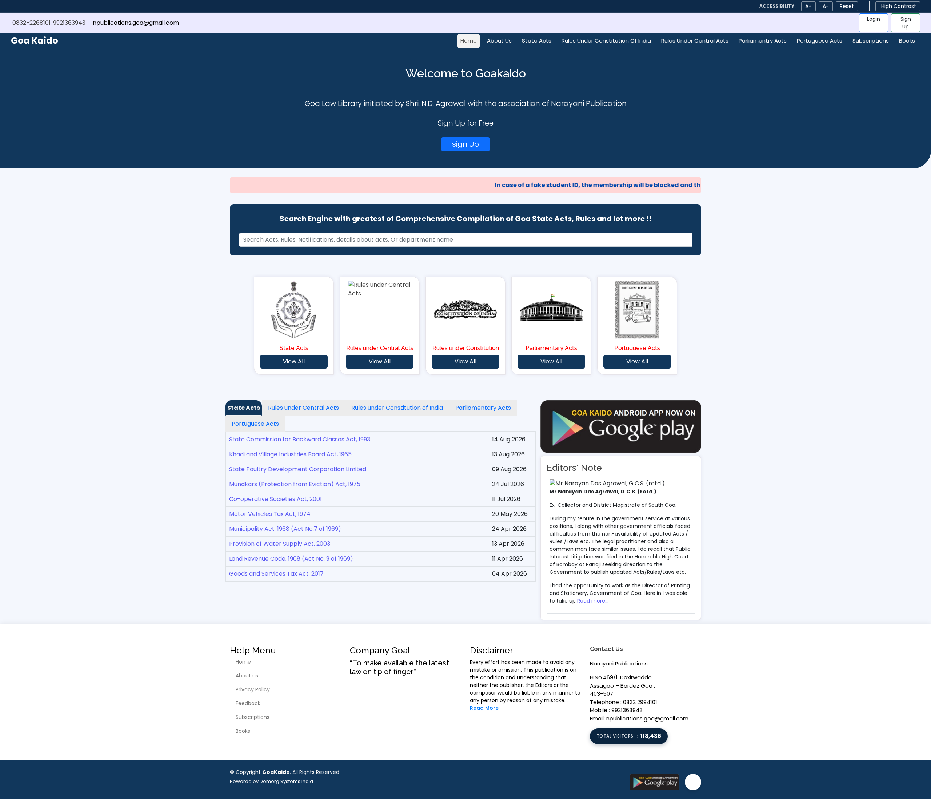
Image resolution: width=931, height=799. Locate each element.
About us (247, 675)
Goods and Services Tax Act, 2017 (276, 573)
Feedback (248, 703)
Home (468, 40)
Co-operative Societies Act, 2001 (275, 499)
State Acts (536, 40)
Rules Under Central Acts (694, 40)
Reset (847, 6)
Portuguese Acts (819, 40)
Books (907, 40)
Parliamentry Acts (763, 40)
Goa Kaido (34, 41)
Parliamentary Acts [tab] (483, 408)
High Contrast (898, 6)
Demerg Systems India (286, 781)
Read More (484, 708)
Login (873, 19)
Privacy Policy (253, 689)
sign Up (465, 144)
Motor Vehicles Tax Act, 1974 (270, 514)
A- (826, 6)
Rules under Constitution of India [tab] (397, 408)
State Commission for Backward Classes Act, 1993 (299, 439)
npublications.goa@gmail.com (136, 23)
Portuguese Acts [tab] (255, 424)
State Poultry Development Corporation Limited (297, 469)
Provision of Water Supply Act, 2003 (279, 544)
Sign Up (905, 22)
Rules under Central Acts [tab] (303, 408)
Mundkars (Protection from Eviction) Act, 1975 (294, 484)
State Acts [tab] (243, 408)
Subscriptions (870, 40)
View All (294, 361)
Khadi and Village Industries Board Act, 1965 (290, 454)
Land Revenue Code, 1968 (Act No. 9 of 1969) (291, 558)
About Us (499, 40)
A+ (808, 6)
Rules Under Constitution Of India (606, 40)
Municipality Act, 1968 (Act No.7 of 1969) (285, 529)
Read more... (592, 600)
